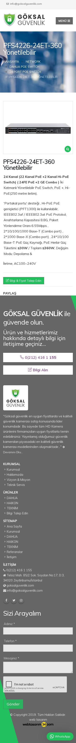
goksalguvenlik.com (20, 585)
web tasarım (38, 720)
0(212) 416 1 (40, 357)
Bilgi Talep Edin (17, 513)
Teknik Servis (16, 485)
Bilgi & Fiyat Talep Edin (25, 281)
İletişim (11, 557)
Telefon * (10, 641)
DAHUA (12, 498)
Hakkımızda (15, 475)
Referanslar (15, 552)
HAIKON (12, 503)
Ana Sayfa (14, 526)
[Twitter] (14, 600)
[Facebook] (6, 600)
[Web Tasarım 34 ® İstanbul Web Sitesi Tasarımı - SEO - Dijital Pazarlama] (38, 724)
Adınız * (9, 624)
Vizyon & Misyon (18, 480)
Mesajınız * (11, 658)
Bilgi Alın (40, 369)
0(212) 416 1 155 (19, 570)
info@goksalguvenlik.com (25, 590)
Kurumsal (13, 469)
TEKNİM (12, 508)
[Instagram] (21, 600)
